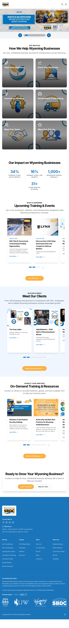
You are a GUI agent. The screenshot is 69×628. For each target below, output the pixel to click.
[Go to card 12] (45, 357)
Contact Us (39, 559)
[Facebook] (3, 522)
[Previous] (25, 267)
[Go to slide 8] (39, 35)
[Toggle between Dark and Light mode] (65, 614)
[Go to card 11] (43, 357)
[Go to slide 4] (32, 35)
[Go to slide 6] (36, 35)
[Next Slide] (49, 35)
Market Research (7, 562)
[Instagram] (13, 522)
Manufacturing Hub (7, 566)
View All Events (33, 278)
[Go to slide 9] (41, 35)
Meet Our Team (43, 487)
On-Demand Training (58, 551)
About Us (38, 544)
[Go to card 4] (38, 267)
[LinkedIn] (6, 522)
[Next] (43, 267)
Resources (22, 555)
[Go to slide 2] (28, 35)
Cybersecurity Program (8, 551)
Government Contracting (9, 555)
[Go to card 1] (30, 267)
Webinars (21, 551)
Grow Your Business (7, 548)
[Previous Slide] (20, 35)
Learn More (12, 256)
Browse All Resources (33, 456)
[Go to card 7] (37, 357)
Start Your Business (7, 544)
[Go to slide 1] (25, 35)
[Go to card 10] (42, 357)
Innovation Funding (7, 559)
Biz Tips (38, 551)
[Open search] (62, 4)
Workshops (22, 548)
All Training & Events (24, 544)
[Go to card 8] (38, 357)
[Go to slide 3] (30, 35)
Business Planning (58, 544)
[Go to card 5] (39, 267)
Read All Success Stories (33, 368)
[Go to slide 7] (38, 35)
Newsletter (56, 559)
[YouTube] (10, 522)
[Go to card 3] (36, 267)
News (37, 555)
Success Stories (40, 548)
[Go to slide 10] (43, 35)
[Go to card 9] (40, 357)
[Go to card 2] (33, 267)
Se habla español (7, 594)
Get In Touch (25, 487)
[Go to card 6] (35, 357)
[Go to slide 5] (34, 35)
